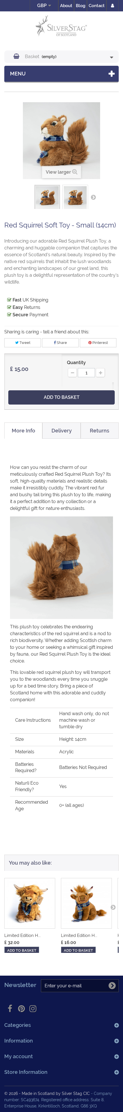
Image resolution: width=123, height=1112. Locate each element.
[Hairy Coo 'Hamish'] (86, 903)
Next (93, 197)
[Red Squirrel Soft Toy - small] (47, 197)
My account (18, 1056)
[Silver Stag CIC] (61, 26)
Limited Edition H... (22, 935)
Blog (80, 5)
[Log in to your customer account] (112, 5)
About (66, 5)
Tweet (24, 342)
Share (61, 342)
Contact (97, 5)
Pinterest (100, 342)
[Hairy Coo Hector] (29, 903)
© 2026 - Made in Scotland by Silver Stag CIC (47, 1093)
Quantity (76, 362)
